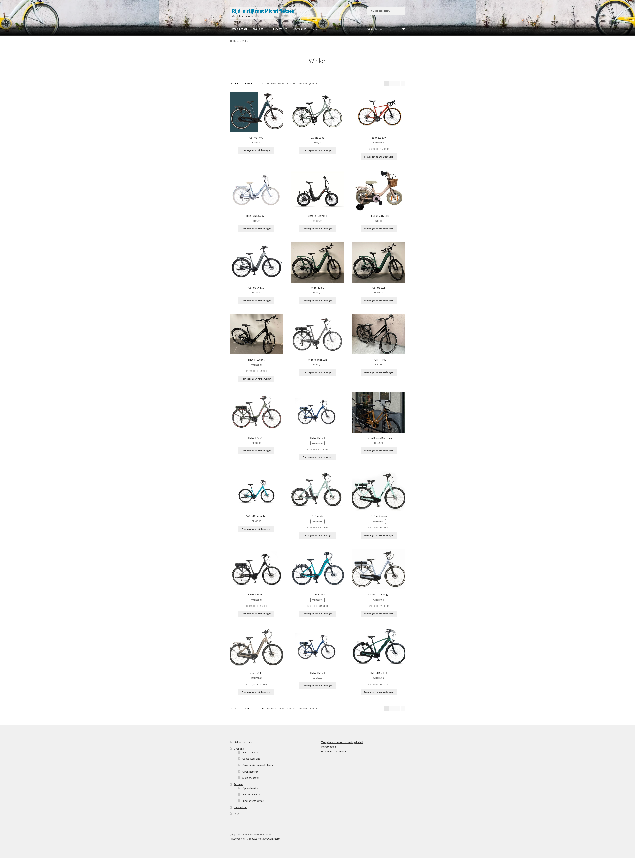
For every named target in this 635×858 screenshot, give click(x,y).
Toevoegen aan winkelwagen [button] (256, 150)
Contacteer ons (251, 758)
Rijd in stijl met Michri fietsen (263, 11)
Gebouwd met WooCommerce (264, 838)
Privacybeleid (328, 746)
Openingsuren (250, 771)
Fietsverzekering (251, 794)
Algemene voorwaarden (334, 751)
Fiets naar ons (250, 752)
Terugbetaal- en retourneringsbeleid (342, 742)
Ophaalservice (250, 788)
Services (277, 28)
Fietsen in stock (238, 28)
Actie (315, 28)
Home (236, 41)
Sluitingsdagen (250, 777)
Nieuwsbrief (299, 28)
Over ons (258, 28)
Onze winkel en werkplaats (257, 765)
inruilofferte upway (253, 800)
